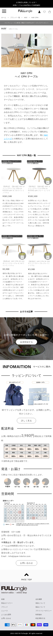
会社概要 (39, 599)
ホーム (3, 17)
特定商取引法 (40, 618)
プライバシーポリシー (44, 611)
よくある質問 (6, 614)
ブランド (4, 607)
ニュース (4, 611)
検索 (3, 599)
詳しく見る (26, 420)
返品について (40, 607)
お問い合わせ (26, 563)
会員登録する (26, 342)
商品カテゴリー (7, 603)
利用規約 (39, 614)
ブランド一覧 (15, 17)
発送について (40, 603)
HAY (26, 17)
